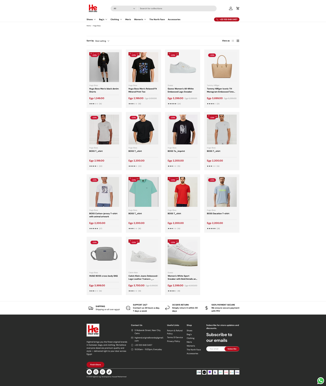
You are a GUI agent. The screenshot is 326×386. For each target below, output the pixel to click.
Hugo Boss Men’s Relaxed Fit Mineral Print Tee (142, 90)
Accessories (174, 19)
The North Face (157, 19)
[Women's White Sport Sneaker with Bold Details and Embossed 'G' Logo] (183, 254)
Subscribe (232, 349)
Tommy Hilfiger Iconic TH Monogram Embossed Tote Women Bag (220, 91)
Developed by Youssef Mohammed (113, 377)
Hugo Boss (97, 25)
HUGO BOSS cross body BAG (103, 276)
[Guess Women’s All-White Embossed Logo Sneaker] (183, 67)
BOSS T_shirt (96, 151)
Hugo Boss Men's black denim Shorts (104, 90)
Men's (128, 19)
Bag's (101, 19)
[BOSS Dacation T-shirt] (222, 192)
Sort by (90, 40)
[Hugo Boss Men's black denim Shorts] (104, 67)
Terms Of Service (175, 337)
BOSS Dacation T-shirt (218, 213)
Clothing (115, 19)
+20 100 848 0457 (143, 345)
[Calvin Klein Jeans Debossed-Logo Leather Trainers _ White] (143, 254)
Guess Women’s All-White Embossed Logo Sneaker (181, 90)
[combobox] (164, 8)
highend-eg (96, 377)
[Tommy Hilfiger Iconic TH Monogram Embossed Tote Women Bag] (222, 67)
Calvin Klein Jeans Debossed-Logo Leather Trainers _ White (143, 279)
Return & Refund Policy (174, 332)
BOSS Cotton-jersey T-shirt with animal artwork (103, 215)
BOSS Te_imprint (176, 151)
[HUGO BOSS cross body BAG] (104, 254)
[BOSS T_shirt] (104, 129)
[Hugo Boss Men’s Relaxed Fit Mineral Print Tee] (143, 67)
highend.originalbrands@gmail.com (149, 339)
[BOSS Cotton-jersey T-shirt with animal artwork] (104, 192)
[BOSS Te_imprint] (183, 129)
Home (89, 25)
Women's (138, 19)
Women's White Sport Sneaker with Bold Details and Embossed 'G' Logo (182, 279)
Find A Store (95, 364)
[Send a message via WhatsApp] (321, 381)
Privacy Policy (173, 341)
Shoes (90, 19)
